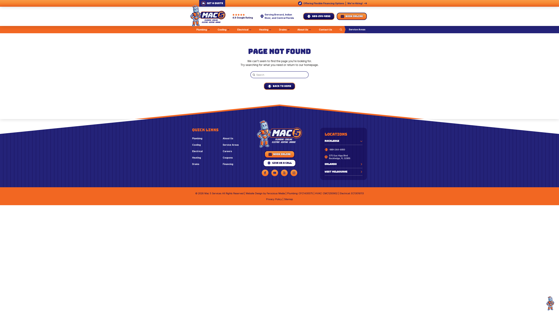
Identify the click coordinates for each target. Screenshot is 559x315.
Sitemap (288, 199)
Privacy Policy (274, 199)
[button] (341, 29)
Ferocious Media (276, 193)
